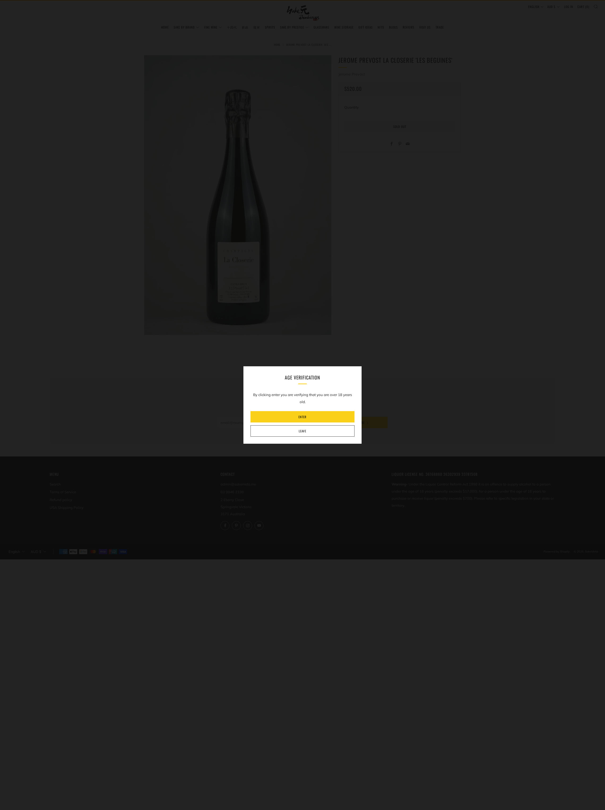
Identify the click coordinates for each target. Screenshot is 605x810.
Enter (302, 416)
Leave (302, 431)
